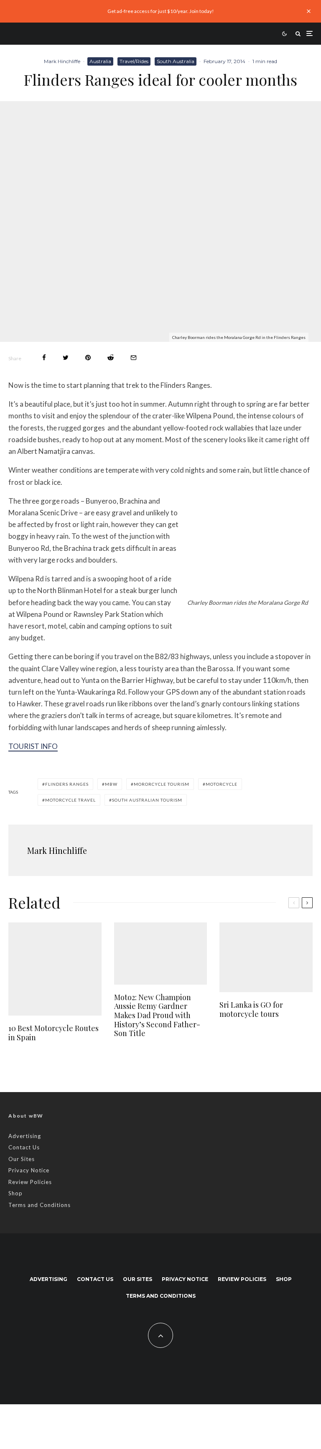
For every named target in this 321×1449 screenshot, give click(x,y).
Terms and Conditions (39, 1205)
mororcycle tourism (161, 784)
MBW (111, 784)
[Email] (133, 357)
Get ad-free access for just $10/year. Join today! (160, 11)
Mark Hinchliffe (62, 61)
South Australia (175, 61)
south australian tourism (147, 799)
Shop (15, 1193)
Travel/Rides (134, 61)
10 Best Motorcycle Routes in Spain (53, 1033)
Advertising (24, 1136)
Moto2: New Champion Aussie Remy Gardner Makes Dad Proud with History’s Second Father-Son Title (157, 1015)
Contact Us (24, 1147)
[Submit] (110, 357)
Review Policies (30, 1182)
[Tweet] (66, 357)
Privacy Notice (28, 1170)
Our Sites (21, 1159)
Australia (100, 61)
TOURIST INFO (33, 746)
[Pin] (88, 357)
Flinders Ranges (67, 784)
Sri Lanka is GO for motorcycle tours (251, 1010)
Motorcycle (221, 784)
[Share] (44, 357)
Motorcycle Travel (70, 799)
